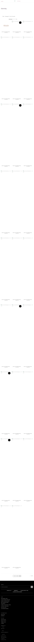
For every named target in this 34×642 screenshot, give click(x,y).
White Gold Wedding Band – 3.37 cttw (6, 99)
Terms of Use (3, 622)
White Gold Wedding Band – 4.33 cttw (6, 367)
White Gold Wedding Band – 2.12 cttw (17, 367)
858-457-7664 (2, 628)
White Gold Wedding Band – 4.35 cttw (6, 32)
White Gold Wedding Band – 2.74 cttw (28, 434)
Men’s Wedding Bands (5, 602)
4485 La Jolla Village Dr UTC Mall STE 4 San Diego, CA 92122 (3, 638)
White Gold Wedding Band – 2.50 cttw (17, 501)
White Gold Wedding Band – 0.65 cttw (17, 166)
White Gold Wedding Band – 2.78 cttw (28, 367)
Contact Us (9, 590)
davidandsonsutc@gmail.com (4, 632)
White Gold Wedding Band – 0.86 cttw (17, 300)
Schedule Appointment (17, 591)
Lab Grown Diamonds (4, 608)
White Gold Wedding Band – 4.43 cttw (17, 32)
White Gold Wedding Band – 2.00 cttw (6, 300)
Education (3, 614)
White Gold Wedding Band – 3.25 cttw (28, 32)
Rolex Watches (3, 607)
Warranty (16, 590)
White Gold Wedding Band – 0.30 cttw (6, 233)
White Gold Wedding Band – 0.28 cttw (6, 166)
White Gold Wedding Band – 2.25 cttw (28, 233)
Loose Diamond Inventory (5, 599)
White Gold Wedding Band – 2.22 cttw (17, 99)
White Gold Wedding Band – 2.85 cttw (17, 434)
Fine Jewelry (3, 603)
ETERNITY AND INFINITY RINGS (6, 604)
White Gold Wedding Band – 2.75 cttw (28, 300)
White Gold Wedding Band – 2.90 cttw (6, 501)
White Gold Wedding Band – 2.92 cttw (28, 99)
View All (32, 575)
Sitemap (2, 623)
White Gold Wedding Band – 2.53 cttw (6, 567)
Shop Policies (3, 619)
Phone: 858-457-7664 (24, 590)
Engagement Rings (4, 598)
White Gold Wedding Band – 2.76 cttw (6, 434)
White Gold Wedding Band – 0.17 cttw (28, 166)
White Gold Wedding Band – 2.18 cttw (17, 567)
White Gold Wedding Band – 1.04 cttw (17, 233)
